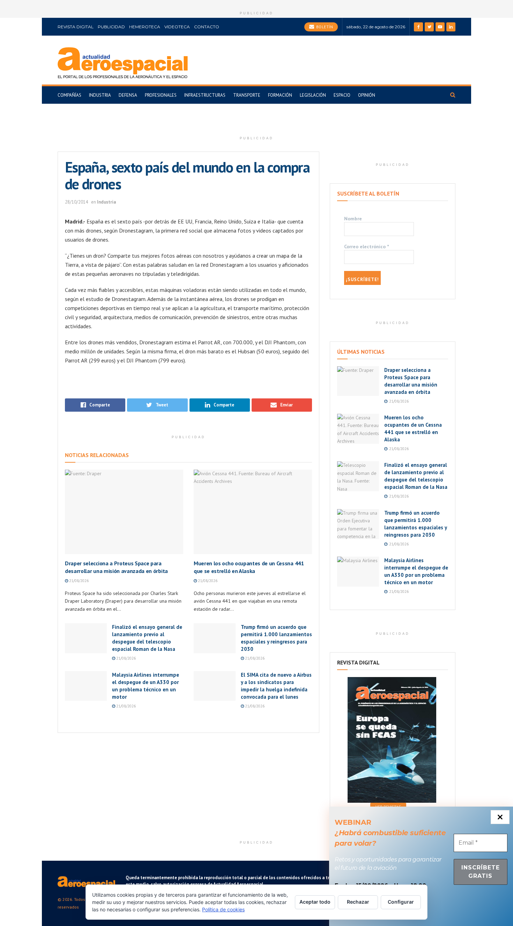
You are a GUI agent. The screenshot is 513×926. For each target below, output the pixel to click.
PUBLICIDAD (111, 26)
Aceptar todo (314, 902)
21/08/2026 (78, 580)
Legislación (313, 95)
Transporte (246, 95)
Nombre (353, 218)
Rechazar (358, 902)
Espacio (342, 95)
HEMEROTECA (144, 26)
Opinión (366, 95)
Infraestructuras (204, 95)
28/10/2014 (76, 202)
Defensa (128, 95)
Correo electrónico (366, 246)
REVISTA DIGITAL (76, 26)
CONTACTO (206, 26)
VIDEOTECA (177, 26)
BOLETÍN (324, 26)
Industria (100, 95)
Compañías (69, 95)
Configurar (401, 902)
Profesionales (161, 95)
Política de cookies (223, 909)
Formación (280, 95)
